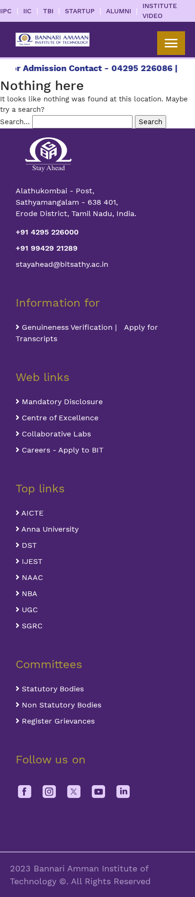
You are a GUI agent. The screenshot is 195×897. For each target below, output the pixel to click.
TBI (48, 11)
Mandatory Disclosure (61, 401)
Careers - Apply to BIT (61, 449)
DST (28, 545)
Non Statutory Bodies (60, 704)
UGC (28, 609)
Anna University (49, 529)
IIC (27, 11)
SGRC (31, 625)
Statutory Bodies (51, 688)
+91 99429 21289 (47, 248)
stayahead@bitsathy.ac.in (62, 264)
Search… (15, 122)
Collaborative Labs (55, 433)
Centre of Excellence (58, 417)
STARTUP (80, 11)
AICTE (31, 512)
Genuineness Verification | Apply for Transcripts (87, 333)
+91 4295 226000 (47, 231)
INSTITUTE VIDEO (159, 10)
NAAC (31, 577)
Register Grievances (57, 720)
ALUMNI (118, 11)
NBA (28, 593)
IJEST (31, 561)
